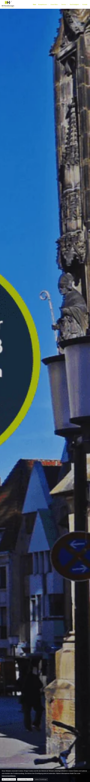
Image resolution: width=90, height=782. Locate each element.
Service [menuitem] (63, 4)
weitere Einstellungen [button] (41, 779)
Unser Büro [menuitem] (54, 4)
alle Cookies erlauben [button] (8, 779)
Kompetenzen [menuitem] (42, 4)
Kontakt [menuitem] (84, 4)
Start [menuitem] (34, 4)
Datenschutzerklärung (8, 776)
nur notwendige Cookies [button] (25, 779)
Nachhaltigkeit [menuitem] (74, 4)
